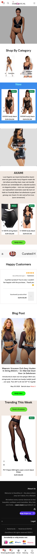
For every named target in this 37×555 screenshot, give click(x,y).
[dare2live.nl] (18, 3)
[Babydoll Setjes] (27, 66)
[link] (31, 296)
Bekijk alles (18, 242)
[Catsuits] (9, 66)
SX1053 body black (9, 116)
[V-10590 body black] (27, 215)
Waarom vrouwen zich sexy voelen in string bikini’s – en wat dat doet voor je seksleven (19, 370)
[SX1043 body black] (27, 101)
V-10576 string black (9, 231)
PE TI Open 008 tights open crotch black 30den (18, 471)
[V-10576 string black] (9, 215)
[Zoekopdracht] (8, 3)
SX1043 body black (27, 116)
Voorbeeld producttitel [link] (18, 294)
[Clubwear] (18, 147)
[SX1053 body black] (9, 101)
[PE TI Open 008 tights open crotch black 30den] (18, 441)
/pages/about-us (29, 505)
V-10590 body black (27, 231)
